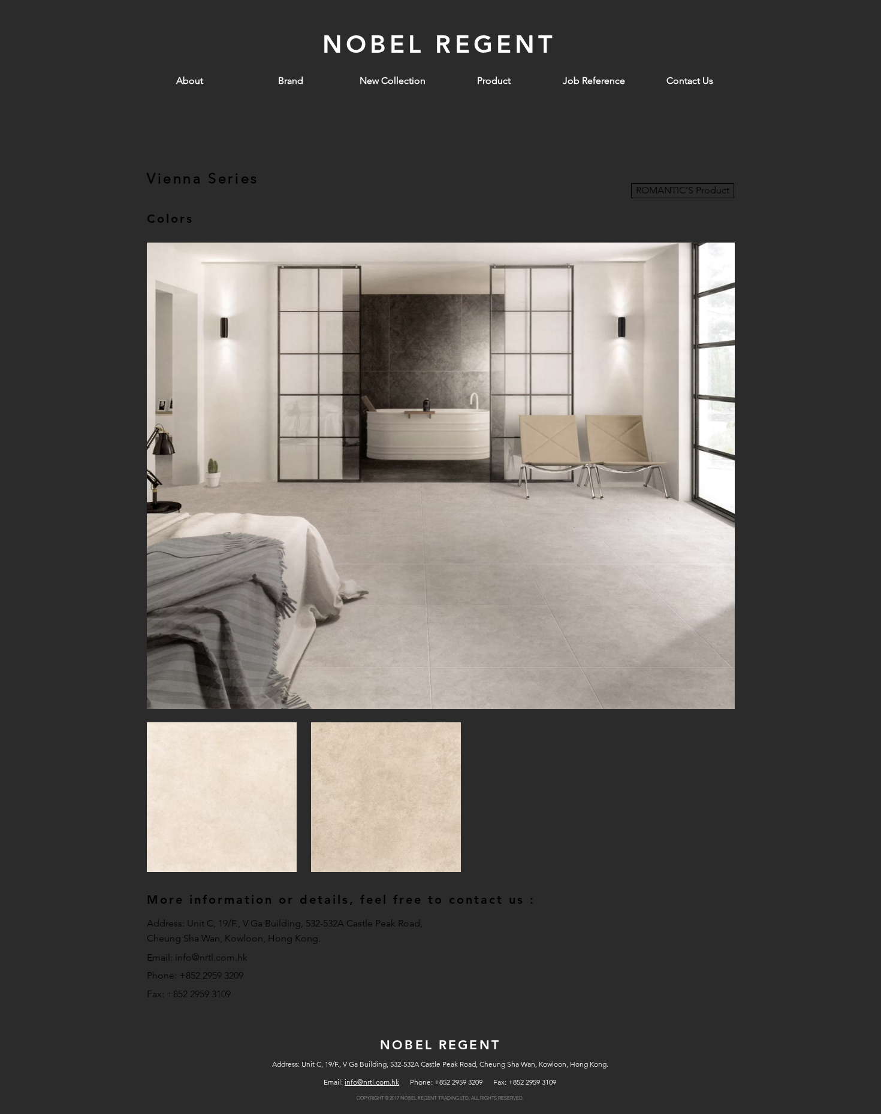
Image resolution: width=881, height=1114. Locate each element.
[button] (493, 81)
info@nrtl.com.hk (211, 957)
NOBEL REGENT (439, 44)
